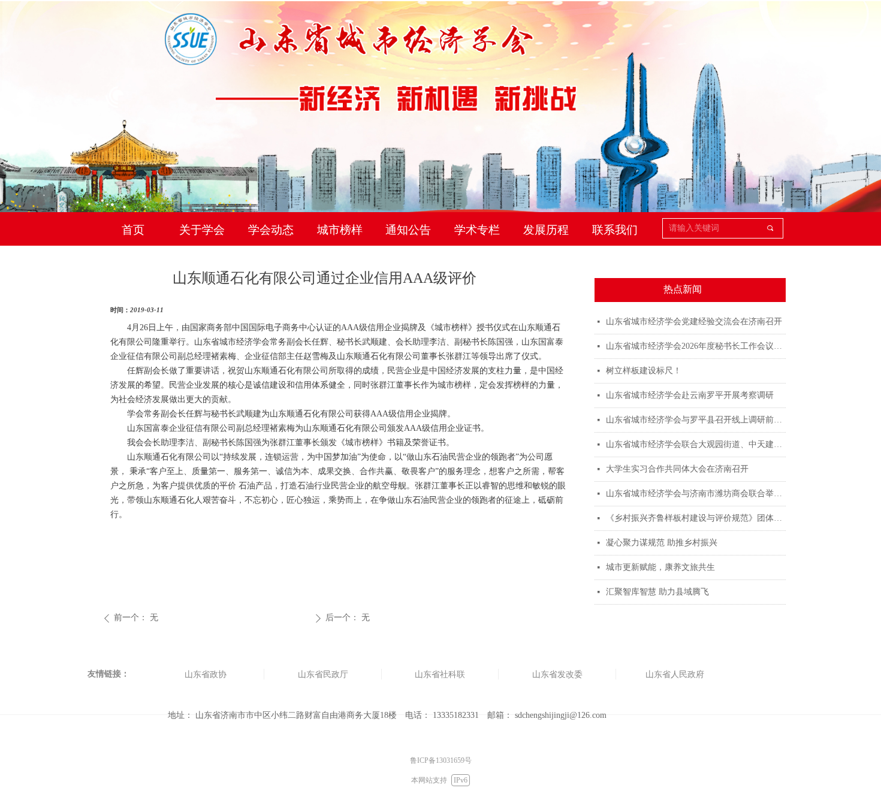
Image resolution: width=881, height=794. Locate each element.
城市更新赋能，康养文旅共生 (660, 567)
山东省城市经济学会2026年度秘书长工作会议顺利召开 (696, 346)
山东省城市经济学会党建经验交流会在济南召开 (694, 321)
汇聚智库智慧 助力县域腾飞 (657, 591)
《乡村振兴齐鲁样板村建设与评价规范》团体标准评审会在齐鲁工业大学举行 (696, 518)
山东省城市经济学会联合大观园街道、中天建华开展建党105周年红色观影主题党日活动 (696, 444)
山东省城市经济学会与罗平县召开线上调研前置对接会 (696, 419)
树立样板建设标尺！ (643, 370)
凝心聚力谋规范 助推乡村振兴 (661, 542)
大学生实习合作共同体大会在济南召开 (677, 468)
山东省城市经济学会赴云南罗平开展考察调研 (690, 395)
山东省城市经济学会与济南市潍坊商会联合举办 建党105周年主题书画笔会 (696, 493)
